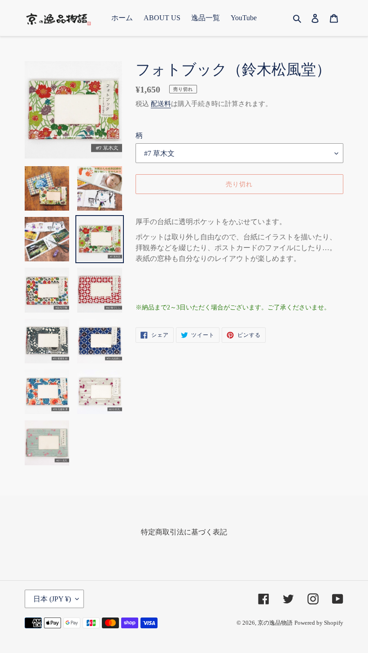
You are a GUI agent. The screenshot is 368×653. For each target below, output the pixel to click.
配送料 (161, 103)
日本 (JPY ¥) (52, 599)
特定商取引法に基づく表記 (184, 532)
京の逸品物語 (275, 622)
